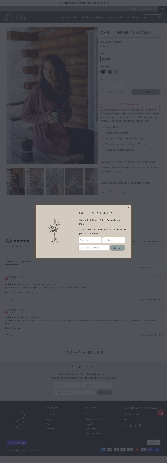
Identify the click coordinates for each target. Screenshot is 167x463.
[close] (128, 207)
